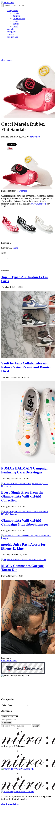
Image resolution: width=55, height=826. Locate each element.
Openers (23, 191)
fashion (16, 16)
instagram (11, 31)
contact (10, 34)
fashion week (19, 18)
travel (15, 26)
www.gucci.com (38, 203)
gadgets (16, 21)
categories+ (12, 10)
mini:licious (12, 37)
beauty (16, 13)
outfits (16, 23)
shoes (15, 248)
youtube (11, 29)
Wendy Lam (34, 136)
